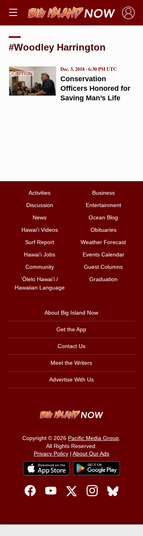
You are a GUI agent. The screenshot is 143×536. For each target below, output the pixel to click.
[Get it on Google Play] (96, 468)
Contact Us (71, 346)
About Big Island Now (71, 312)
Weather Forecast (103, 242)
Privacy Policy (51, 453)
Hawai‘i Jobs (39, 254)
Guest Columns (103, 267)
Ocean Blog (103, 217)
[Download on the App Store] (46, 468)
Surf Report (39, 242)
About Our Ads (91, 453)
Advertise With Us (71, 379)
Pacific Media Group (93, 438)
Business (103, 193)
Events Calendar (103, 254)
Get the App (71, 329)
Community (39, 267)
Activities (39, 193)
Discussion (39, 205)
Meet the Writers (71, 363)
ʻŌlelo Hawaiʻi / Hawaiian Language (40, 283)
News (39, 217)
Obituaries (103, 230)
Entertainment (103, 205)
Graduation (103, 279)
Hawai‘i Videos (39, 230)
